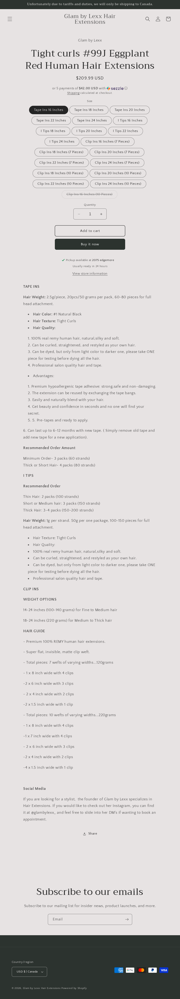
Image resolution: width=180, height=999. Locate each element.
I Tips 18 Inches (53, 131)
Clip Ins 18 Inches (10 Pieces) (60, 173)
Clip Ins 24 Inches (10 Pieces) (118, 184)
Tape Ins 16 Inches (48, 110)
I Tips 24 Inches (62, 142)
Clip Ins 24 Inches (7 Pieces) (117, 163)
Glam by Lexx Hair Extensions (42, 988)
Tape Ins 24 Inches (92, 120)
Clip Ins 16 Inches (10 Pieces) (92, 195)
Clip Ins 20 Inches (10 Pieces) (117, 173)
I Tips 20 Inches (89, 131)
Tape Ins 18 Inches (89, 110)
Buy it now (90, 244)
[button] (10, 19)
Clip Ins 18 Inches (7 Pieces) (61, 152)
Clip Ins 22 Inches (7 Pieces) (61, 163)
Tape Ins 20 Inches (130, 110)
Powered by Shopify (74, 988)
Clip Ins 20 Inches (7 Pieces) (116, 152)
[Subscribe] (127, 919)
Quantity (90, 204)
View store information (90, 274)
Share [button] (92, 834)
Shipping (73, 93)
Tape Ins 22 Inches (51, 120)
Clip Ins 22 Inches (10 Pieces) (61, 184)
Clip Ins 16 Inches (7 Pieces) (108, 142)
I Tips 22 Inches (125, 131)
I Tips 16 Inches (130, 120)
